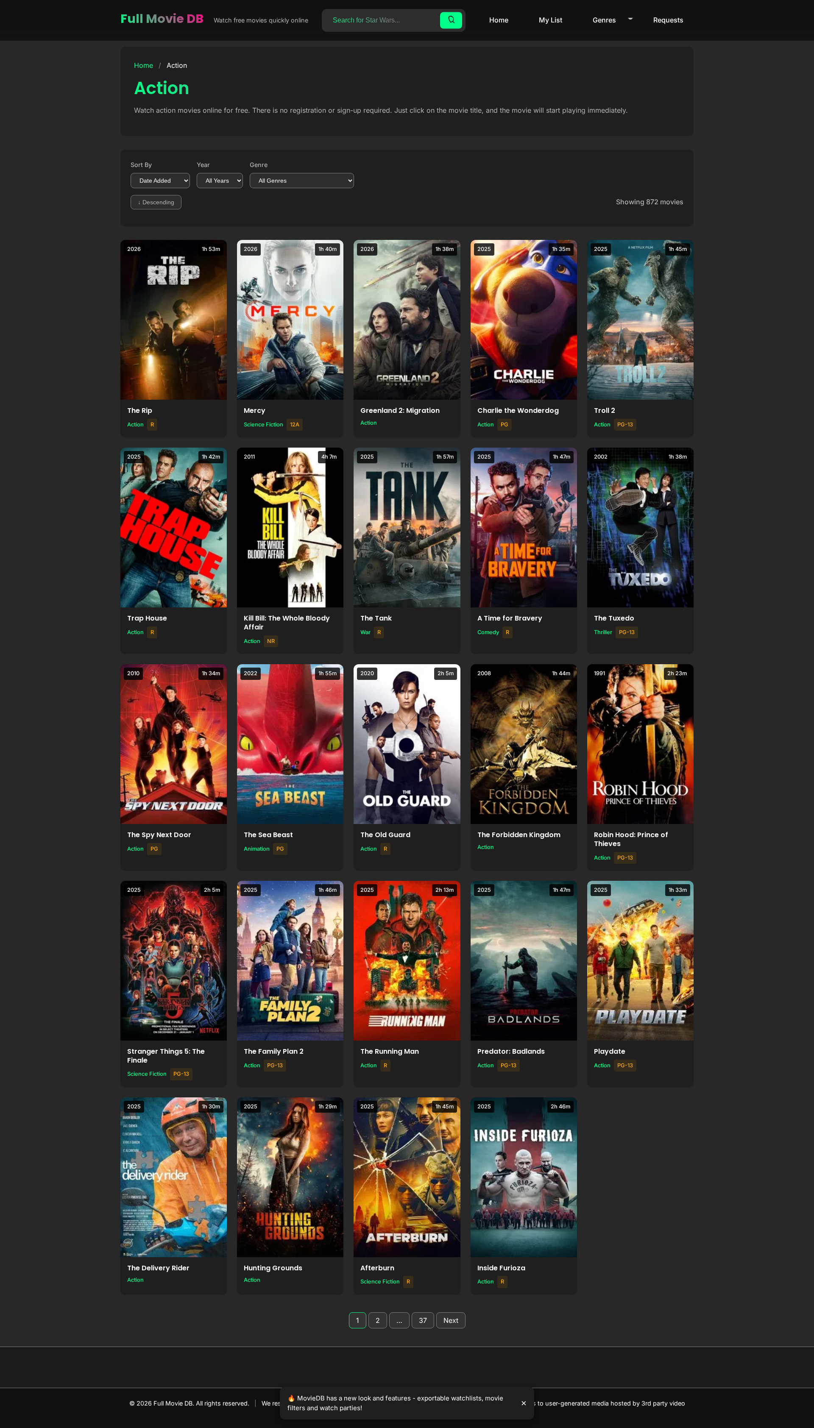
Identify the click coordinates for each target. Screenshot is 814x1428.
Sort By (141, 164)
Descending (156, 202)
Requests (668, 20)
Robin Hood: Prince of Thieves (631, 839)
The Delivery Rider (158, 1268)
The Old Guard (385, 835)
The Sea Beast (268, 835)
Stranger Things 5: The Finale (166, 1056)
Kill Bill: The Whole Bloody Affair (287, 622)
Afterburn (377, 1268)
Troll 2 (604, 410)
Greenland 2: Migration (400, 410)
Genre (259, 164)
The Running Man (389, 1051)
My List (550, 20)
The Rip (139, 410)
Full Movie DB (162, 18)
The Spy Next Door (159, 835)
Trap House (147, 618)
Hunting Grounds (273, 1268)
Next (450, 1320)
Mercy (254, 410)
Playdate (609, 1051)
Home (498, 20)
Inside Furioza (501, 1268)
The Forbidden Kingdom (518, 835)
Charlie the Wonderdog (518, 410)
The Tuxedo (614, 618)
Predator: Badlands (511, 1051)
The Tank (376, 618)
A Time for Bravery (509, 618)
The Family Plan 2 (274, 1051)
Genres (604, 20)
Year (203, 164)
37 (423, 1320)
